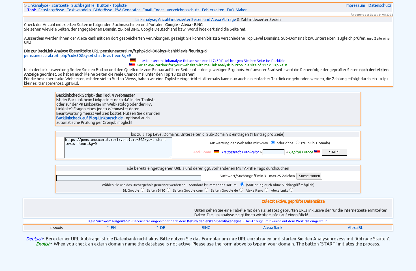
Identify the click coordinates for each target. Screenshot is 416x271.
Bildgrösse (102, 10)
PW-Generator (127, 10)
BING (206, 227)
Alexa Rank (272, 227)
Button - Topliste (112, 5)
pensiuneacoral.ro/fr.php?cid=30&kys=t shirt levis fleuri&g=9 (77, 55)
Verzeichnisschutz (183, 10)
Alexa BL (355, 227)
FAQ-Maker (237, 10)
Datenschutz (379, 5)
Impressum (355, 5)
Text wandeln (79, 10)
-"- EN (111, 227)
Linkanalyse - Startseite (48, 5)
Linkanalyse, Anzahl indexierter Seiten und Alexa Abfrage (186, 19)
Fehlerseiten (213, 10)
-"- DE (160, 227)
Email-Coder (153, 10)
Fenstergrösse (51, 10)
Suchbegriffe (83, 5)
